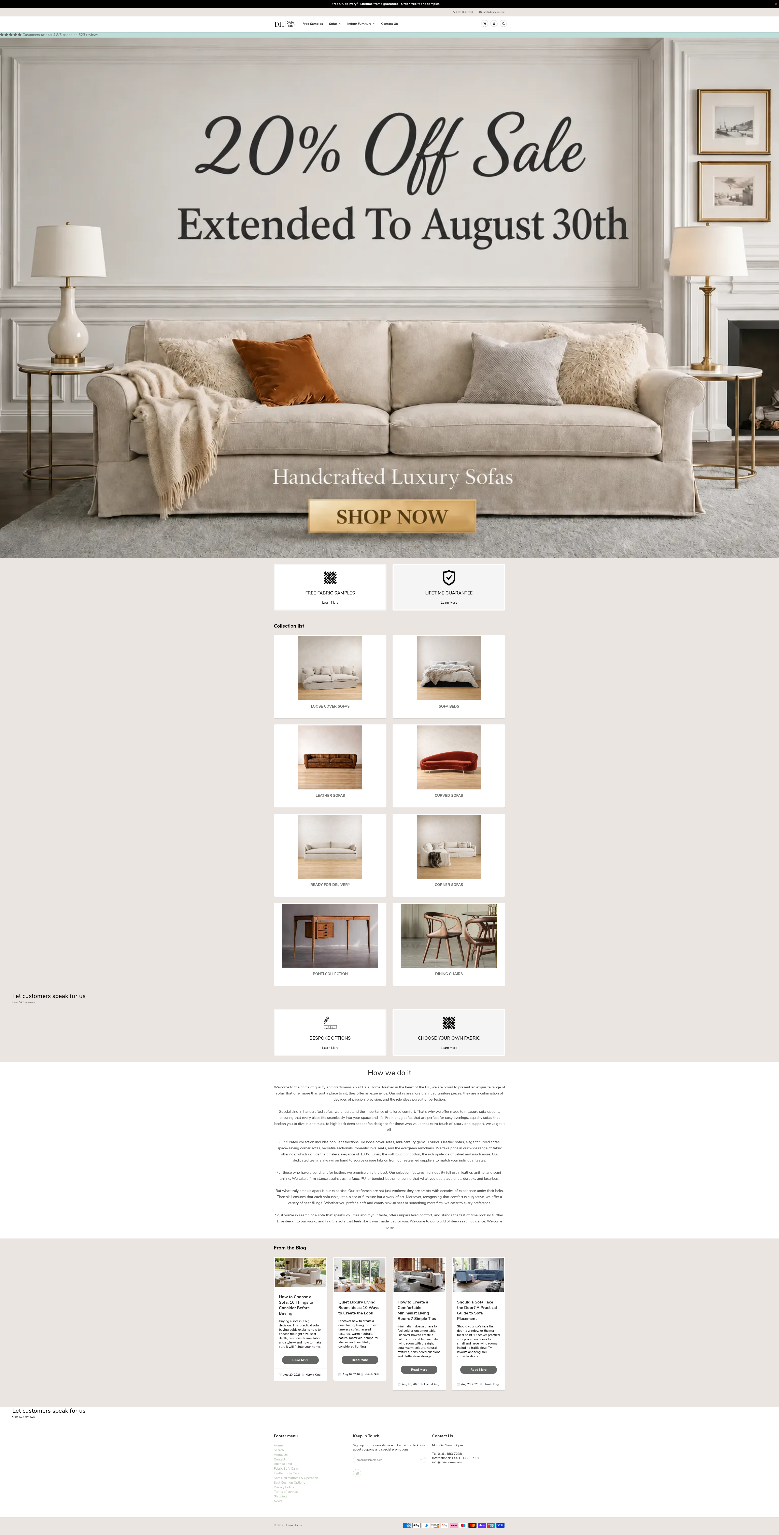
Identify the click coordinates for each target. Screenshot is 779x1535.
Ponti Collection (330, 973)
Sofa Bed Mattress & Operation (296, 1478)
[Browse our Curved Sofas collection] (449, 757)
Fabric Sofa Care (286, 1468)
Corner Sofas (449, 884)
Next (761, 300)
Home (278, 1445)
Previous (18, 300)
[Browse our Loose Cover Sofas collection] (330, 668)
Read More (300, 1360)
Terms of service (286, 1492)
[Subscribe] (421, 1459)
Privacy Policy (284, 1487)
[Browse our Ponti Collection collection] (330, 935)
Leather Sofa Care (286, 1473)
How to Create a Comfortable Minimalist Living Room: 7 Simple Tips (417, 1310)
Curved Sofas (449, 795)
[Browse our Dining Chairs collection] (449, 935)
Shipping (280, 1496)
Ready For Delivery (330, 884)
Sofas (333, 24)
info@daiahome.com (494, 12)
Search (279, 1450)
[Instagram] (357, 1473)
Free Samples (312, 24)
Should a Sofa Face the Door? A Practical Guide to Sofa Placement (477, 1310)
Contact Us (389, 24)
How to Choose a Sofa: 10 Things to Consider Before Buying (296, 1305)
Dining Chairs (449, 973)
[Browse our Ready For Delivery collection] (330, 846)
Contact (279, 1459)
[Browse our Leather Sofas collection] (330, 757)
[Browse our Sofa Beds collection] (449, 668)
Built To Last (283, 1464)
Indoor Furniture (359, 24)
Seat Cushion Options (289, 1482)
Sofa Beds (449, 706)
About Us (281, 1455)
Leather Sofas (330, 795)
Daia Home (294, 1525)
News (278, 1501)
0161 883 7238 (464, 12)
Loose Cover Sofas (330, 706)
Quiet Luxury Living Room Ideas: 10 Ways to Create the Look (358, 1307)
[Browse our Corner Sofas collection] (449, 846)
